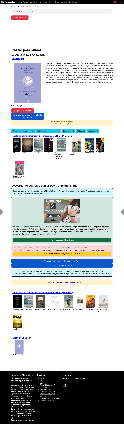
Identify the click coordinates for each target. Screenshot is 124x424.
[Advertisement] (62, 34)
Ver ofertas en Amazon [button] (62, 265)
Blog (41, 383)
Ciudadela (91, 309)
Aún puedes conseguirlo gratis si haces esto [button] (62, 253)
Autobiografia (42, 131)
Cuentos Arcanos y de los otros (19, 177)
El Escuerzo (27, 153)
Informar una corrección (48, 400)
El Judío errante (68, 309)
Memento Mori (18, 309)
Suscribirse (73, 2)
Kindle (57, 2)
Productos (64, 2)
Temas (25, 2)
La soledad (38, 153)
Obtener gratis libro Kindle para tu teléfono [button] (62, 261)
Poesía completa (40, 309)
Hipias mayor (80, 309)
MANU (100, 153)
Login (121, 2)
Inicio (13, 7)
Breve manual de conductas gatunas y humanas (60, 155)
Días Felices (49, 153)
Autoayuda (29, 131)
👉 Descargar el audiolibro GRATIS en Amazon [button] (27, 116)
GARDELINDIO (89, 153)
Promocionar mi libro (46, 2)
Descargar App (45, 389)
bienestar (56, 131)
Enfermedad (68, 131)
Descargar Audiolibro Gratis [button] (62, 240)
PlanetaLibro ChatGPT (47, 385)
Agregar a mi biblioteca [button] (22, 110)
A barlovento (17, 329)
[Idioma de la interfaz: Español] (115, 2)
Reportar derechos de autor (49, 398)
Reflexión (81, 131)
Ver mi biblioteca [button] (20, 17)
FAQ (41, 381)
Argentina (17, 131)
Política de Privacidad (47, 392)
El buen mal (16, 153)
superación (93, 131)
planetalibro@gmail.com (76, 378)
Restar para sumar (19, 355)
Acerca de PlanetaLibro (22, 375)
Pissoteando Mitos (54, 309)
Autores (19, 2)
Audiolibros (33, 2)
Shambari (20, 7)
